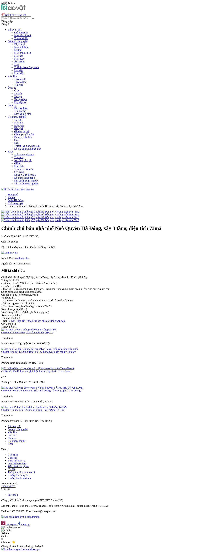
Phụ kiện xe (20, 102)
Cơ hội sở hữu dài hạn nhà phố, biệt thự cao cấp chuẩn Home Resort (36, 371)
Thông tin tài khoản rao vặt (21, 472)
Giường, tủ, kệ (21, 131)
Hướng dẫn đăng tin (18, 475)
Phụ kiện (18, 70)
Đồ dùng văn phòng (24, 177)
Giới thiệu (13, 454)
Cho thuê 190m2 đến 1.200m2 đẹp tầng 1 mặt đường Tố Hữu (32, 410)
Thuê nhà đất (21, 38)
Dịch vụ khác (21, 108)
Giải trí (17, 163)
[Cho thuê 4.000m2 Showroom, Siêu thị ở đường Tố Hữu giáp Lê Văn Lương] (42, 387)
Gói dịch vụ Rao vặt (15, 15)
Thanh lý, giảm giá (23, 169)
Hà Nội (11, 197)
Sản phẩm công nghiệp (26, 180)
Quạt (16, 140)
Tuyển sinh (20, 79)
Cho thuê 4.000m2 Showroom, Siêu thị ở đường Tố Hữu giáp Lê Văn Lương (41, 390)
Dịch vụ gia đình (22, 113)
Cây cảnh (19, 172)
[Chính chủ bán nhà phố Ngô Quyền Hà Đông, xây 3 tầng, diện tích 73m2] (40, 211)
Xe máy (18, 93)
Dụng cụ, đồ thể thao (25, 174)
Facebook (13, 494)
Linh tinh (19, 166)
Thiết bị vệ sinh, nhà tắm (26, 145)
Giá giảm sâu (21, 32)
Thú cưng (19, 157)
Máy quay (19, 58)
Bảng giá (12, 457)
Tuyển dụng (20, 82)
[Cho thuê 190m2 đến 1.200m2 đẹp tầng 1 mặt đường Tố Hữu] (34, 407)
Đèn (16, 143)
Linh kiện (19, 73)
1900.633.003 (8, 486)
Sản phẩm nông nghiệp (26, 183)
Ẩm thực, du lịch (23, 160)
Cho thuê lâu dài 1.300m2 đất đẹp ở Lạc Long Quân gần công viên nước (38, 351)
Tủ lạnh (18, 119)
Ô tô (16, 90)
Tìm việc (18, 84)
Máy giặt (18, 122)
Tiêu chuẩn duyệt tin (18, 466)
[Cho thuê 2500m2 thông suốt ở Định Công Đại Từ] (28, 329)
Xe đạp (18, 96)
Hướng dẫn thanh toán (19, 478)
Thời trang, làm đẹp (24, 154)
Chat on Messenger (30, 549)
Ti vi (16, 64)
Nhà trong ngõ (15, 203)
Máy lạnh (19, 125)
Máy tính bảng (21, 47)
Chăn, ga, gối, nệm (24, 134)
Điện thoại (19, 44)
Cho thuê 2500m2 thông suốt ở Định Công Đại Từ (27, 332)
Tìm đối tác (20, 111)
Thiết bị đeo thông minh (26, 67)
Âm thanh (19, 61)
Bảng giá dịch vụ (16, 460)
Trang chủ (13, 194)
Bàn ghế (18, 128)
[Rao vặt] (13, 10)
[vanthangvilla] (9, 252)
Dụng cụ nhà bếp (23, 137)
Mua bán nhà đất (22, 35)
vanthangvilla (22, 258)
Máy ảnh (18, 55)
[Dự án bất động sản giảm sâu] (17, 189)
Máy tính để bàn (22, 52)
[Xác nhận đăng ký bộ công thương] (20, 516)
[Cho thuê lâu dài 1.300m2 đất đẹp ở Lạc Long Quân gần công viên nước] (39, 349)
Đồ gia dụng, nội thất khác (27, 148)
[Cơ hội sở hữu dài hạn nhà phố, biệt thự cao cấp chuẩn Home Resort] (37, 368)
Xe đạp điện (20, 99)
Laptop (18, 50)
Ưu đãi (11, 469)
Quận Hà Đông (16, 200)
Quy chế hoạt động (17, 463)
